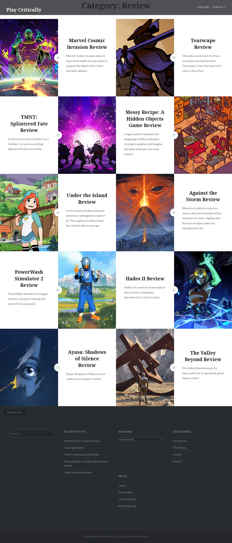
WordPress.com (141, 536)
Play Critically (24, 9)
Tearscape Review (74, 447)
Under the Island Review (77, 472)
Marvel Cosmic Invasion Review (82, 440)
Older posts (14, 412)
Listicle (177, 454)
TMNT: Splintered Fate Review (81, 454)
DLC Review (179, 440)
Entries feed (125, 492)
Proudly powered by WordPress (98, 536)
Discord (203, 7)
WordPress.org (127, 505)
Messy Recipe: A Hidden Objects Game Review (86, 463)
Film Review (180, 447)
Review (177, 461)
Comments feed (127, 498)
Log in (122, 485)
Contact (219, 7)
